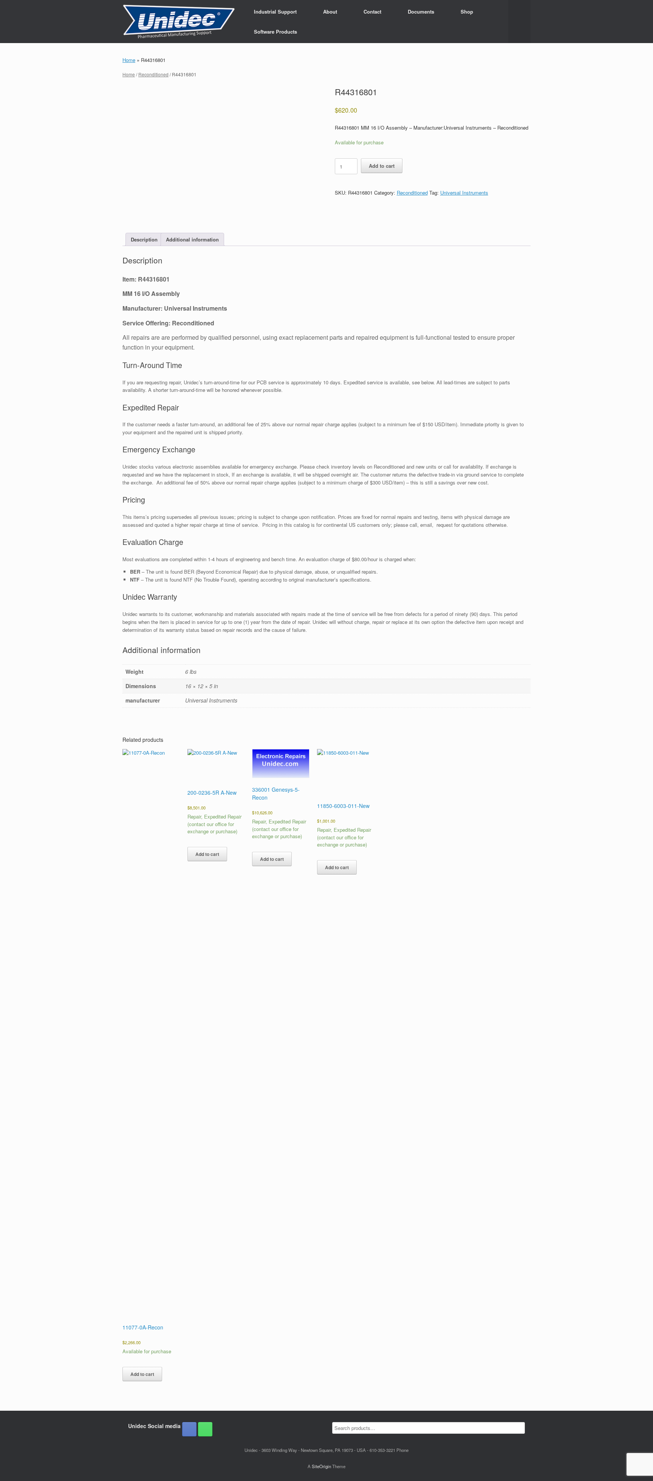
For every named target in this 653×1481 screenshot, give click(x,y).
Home (128, 59)
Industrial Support (275, 11)
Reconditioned (153, 74)
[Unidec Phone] (205, 1429)
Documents (421, 11)
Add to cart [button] (142, 1374)
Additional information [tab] (192, 239)
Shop (467, 11)
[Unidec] (178, 21)
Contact (372, 11)
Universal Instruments (464, 192)
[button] (519, 21)
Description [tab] (144, 239)
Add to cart (382, 165)
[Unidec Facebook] (189, 1429)
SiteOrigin (321, 1466)
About (330, 11)
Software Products (275, 31)
